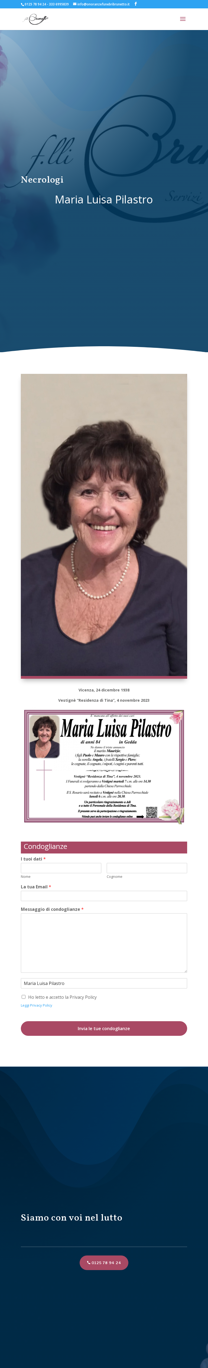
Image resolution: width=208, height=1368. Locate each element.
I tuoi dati (33, 859)
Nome (26, 876)
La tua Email (36, 887)
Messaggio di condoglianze (52, 909)
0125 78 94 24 (106, 1263)
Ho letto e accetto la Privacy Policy (62, 997)
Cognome (114, 876)
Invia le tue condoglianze (104, 1028)
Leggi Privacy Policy (36, 1005)
